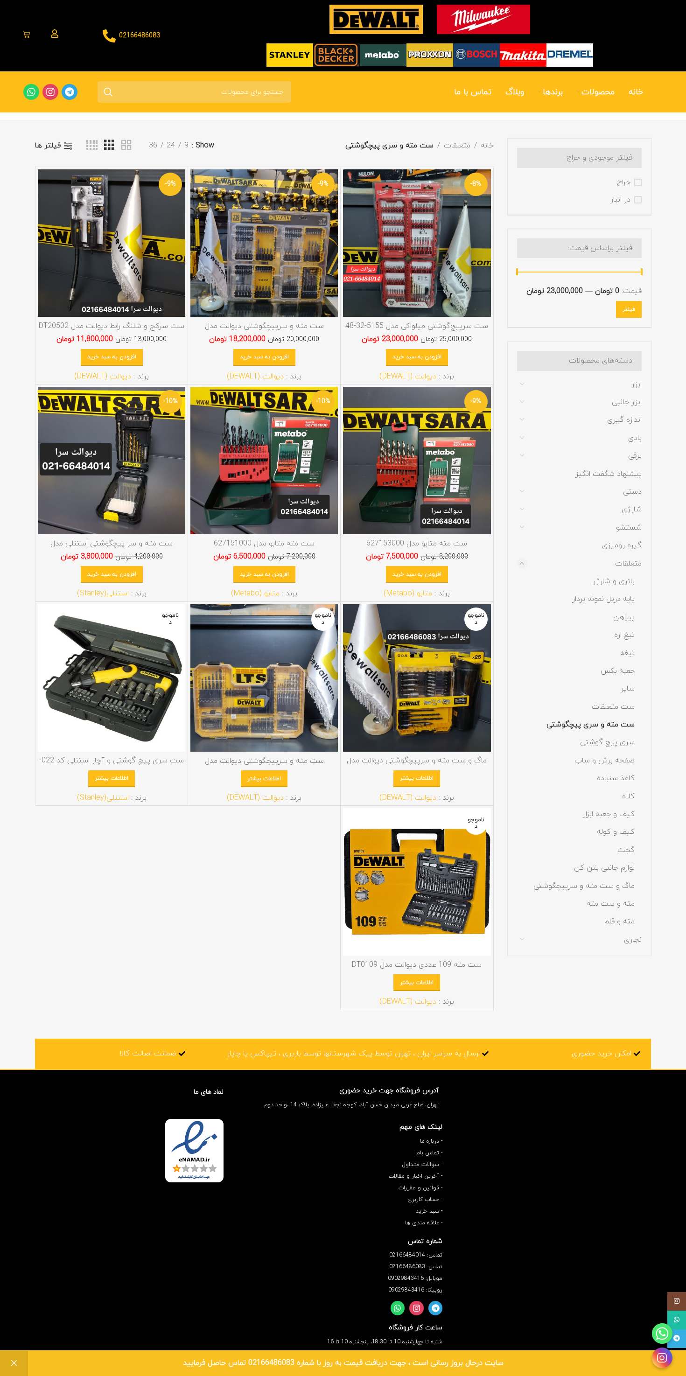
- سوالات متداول (422, 1164)
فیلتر (629, 309)
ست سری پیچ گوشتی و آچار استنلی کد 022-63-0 (111, 765)
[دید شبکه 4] (92, 146)
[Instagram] (416, 1308)
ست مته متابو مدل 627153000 (416, 543)
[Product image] (416, 243)
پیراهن (624, 617)
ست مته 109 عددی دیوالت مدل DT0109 (417, 965)
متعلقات (628, 564)
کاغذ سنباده (616, 778)
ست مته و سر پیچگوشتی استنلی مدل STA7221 (111, 548)
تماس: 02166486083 (415, 1267)
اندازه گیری (624, 420)
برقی (635, 456)
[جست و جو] (108, 92)
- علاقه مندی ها (423, 1223)
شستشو (629, 528)
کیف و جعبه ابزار (609, 814)
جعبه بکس (618, 671)
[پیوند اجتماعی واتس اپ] (676, 1320)
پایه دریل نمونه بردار (603, 599)
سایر (628, 689)
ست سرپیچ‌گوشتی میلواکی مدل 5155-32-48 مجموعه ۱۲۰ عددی (416, 331)
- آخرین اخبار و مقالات (415, 1176)
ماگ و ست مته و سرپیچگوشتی (584, 886)
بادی (635, 438)
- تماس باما (428, 1153)
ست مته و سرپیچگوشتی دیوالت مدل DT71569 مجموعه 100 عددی (264, 766)
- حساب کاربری (424, 1199)
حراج (623, 182)
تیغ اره (624, 635)
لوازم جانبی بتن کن (604, 868)
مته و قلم (619, 921)
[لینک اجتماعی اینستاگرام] (676, 1301)
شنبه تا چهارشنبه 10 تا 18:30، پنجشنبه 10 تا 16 (384, 1342)
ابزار (636, 384)
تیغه (627, 653)
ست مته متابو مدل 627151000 (264, 543)
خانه (487, 145)
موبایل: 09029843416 (415, 1278)
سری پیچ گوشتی (607, 742)
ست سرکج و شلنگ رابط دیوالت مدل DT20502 (111, 326)
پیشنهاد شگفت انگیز (608, 474)
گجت (626, 850)
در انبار (620, 200)
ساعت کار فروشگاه (415, 1328)
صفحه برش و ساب (604, 760)
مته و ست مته (611, 904)
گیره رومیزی (622, 545)
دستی (632, 492)
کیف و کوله (616, 832)
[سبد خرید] (26, 36)
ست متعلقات (613, 707)
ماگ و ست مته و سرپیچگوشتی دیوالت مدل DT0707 (417, 765)
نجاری (633, 940)
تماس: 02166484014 (415, 1255)
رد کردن (14, 1363)
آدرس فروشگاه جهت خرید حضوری (389, 1091)
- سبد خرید (429, 1211)
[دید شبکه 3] (109, 146)
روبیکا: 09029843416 (415, 1290)
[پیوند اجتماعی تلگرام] (676, 1338)
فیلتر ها (48, 145)
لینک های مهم (420, 1127)
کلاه (628, 796)
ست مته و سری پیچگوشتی (590, 724)
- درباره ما (431, 1141)
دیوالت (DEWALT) (407, 376)
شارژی (632, 509)
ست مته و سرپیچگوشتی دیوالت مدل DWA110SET (264, 331)
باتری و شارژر (614, 581)
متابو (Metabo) (408, 593)
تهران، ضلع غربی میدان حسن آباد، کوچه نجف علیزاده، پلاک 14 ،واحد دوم (351, 1105)
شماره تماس (425, 1241)
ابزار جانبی (627, 402)
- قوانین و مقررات (420, 1188)
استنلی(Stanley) (103, 593)
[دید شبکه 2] (126, 146)
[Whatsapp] (398, 1308)
